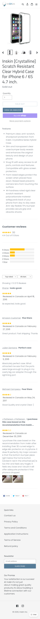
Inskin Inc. (23, 612)
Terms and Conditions (15, 527)
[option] (10, 52)
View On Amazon (12, 110)
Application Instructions (16, 533)
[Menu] (36, 4)
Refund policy (11, 546)
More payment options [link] (20, 121)
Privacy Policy (11, 521)
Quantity (7, 93)
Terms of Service (12, 540)
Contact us (9, 515)
